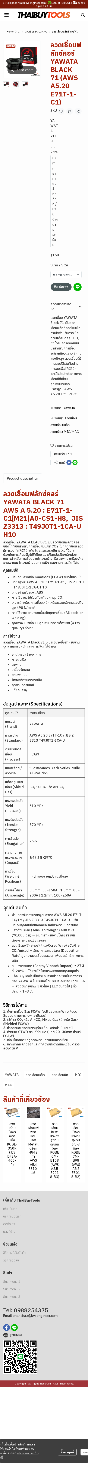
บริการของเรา (12, 1216)
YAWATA (12, 1075)
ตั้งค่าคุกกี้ (67, 1452)
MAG (8, 1085)
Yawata (69, 408)
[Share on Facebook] (69, 462)
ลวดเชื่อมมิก (60, 1075)
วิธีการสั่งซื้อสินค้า (14, 1253)
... (19, 31)
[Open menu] (6, 15)
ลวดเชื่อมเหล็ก (60, 425)
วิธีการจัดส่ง (11, 1260)
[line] (14, 1327)
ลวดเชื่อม (71, 418)
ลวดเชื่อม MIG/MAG (36, 31)
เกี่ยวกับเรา (10, 1209)
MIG (78, 1075)
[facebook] (6, 1327)
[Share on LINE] (75, 462)
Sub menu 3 (11, 1297)
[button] (83, 15)
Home (10, 31)
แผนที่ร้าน (9, 1231)
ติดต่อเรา (61, 287)
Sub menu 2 (11, 1289)
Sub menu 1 (11, 1282)
